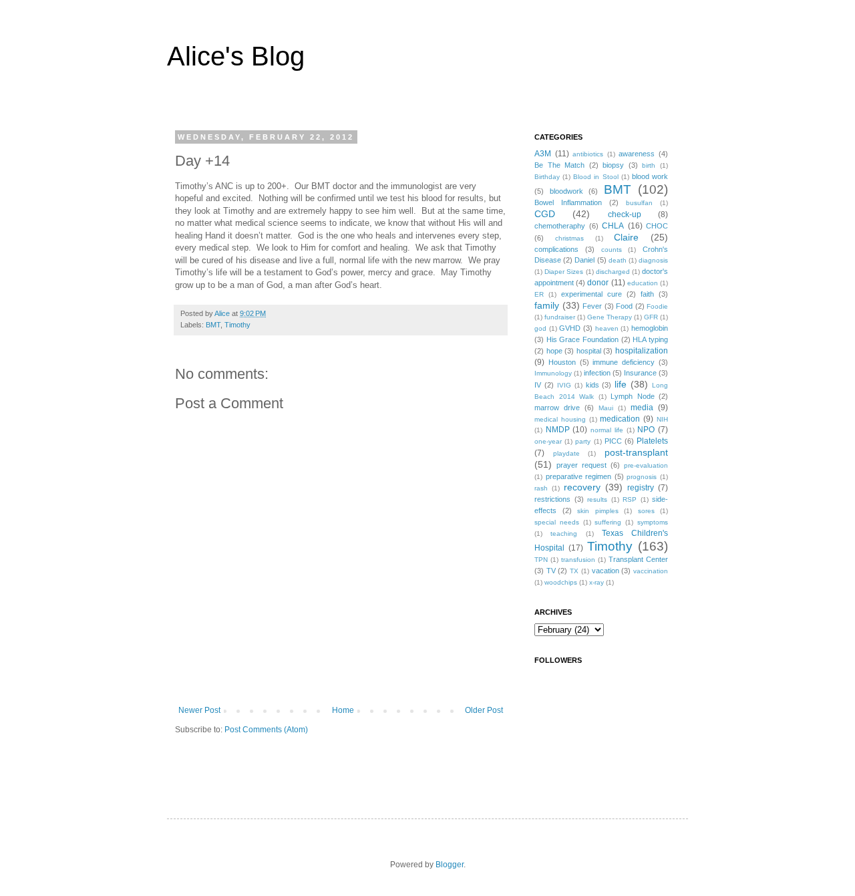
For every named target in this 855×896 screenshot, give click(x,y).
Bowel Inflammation (568, 202)
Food (624, 306)
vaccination (650, 571)
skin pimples (598, 510)
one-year (548, 441)
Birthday (547, 176)
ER (539, 294)
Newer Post (199, 710)
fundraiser (559, 317)
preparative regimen (579, 476)
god (540, 328)
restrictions (552, 499)
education (642, 283)
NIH (662, 419)
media (642, 407)
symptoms (652, 522)
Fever (592, 306)
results (597, 499)
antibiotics (587, 154)
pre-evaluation (646, 465)
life (621, 384)
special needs (556, 522)
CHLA (613, 226)
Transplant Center (638, 559)
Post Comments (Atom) (266, 729)
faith (647, 294)
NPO (646, 429)
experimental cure (591, 294)
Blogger (450, 864)
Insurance (640, 373)
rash (541, 488)
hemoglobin (649, 328)
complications (556, 249)
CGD (544, 213)
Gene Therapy (609, 317)
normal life (606, 430)
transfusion (578, 559)
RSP (630, 499)
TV (551, 571)
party (582, 441)
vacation (605, 571)
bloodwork (566, 191)
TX (574, 571)
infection (597, 373)
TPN (541, 559)
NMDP (558, 429)
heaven (607, 328)
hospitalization (641, 350)
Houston (562, 362)
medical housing (560, 419)
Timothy (237, 325)
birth (648, 165)
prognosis (642, 476)
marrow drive (557, 408)
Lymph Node (633, 396)
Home (343, 710)
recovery (582, 487)
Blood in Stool (595, 176)
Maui (605, 408)
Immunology (553, 373)
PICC (613, 441)
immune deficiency (623, 362)
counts (611, 249)
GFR (651, 317)
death (618, 260)
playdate (566, 453)
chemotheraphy (559, 226)
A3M (542, 153)
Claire (626, 237)
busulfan (639, 202)
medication (620, 419)
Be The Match (559, 165)
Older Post (484, 710)
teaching (563, 533)
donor (598, 282)
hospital (588, 351)
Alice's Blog (236, 56)
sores (646, 510)
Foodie (657, 306)
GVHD (569, 328)
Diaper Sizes (563, 271)
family (546, 305)
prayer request (581, 465)
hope (554, 351)
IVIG (564, 385)
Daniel (584, 260)
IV (537, 385)
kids (592, 385)
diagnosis (653, 260)
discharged (613, 271)
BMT (213, 325)
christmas (569, 238)
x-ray (596, 582)
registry (640, 487)
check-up (624, 214)
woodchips (560, 582)
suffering (607, 522)
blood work (650, 176)
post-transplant (636, 452)
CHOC (657, 226)
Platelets (652, 441)
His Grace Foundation (582, 339)
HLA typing (650, 339)
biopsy (613, 165)
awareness (637, 154)
